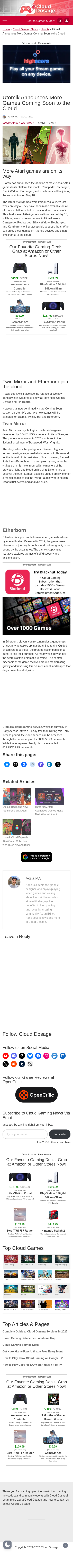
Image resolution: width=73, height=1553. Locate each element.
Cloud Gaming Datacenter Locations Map (29, 1338)
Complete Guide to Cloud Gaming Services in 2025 (35, 1331)
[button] (7, 1545)
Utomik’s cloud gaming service (22, 726)
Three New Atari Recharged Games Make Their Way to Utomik (49, 810)
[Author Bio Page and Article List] (14, 881)
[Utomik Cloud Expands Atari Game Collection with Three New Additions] (17, 827)
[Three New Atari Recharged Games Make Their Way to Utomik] (49, 796)
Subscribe (59, 1134)
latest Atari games (19, 202)
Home (6, 29)
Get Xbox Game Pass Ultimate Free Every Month (33, 1351)
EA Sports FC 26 (27, 1265)
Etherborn (14, 530)
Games (41, 123)
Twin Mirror (14, 423)
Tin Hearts (24, 401)
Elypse (7, 401)
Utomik (45, 29)
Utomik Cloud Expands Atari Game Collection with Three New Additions (17, 841)
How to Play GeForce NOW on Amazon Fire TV (32, 1364)
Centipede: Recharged (17, 222)
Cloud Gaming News (25, 29)
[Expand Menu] (5, 20)
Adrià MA (12, 117)
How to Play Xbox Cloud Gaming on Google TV (33, 1358)
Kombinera (15, 226)
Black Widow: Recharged (49, 222)
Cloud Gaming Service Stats (21, 1344)
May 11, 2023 (27, 117)
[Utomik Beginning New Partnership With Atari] (17, 796)
